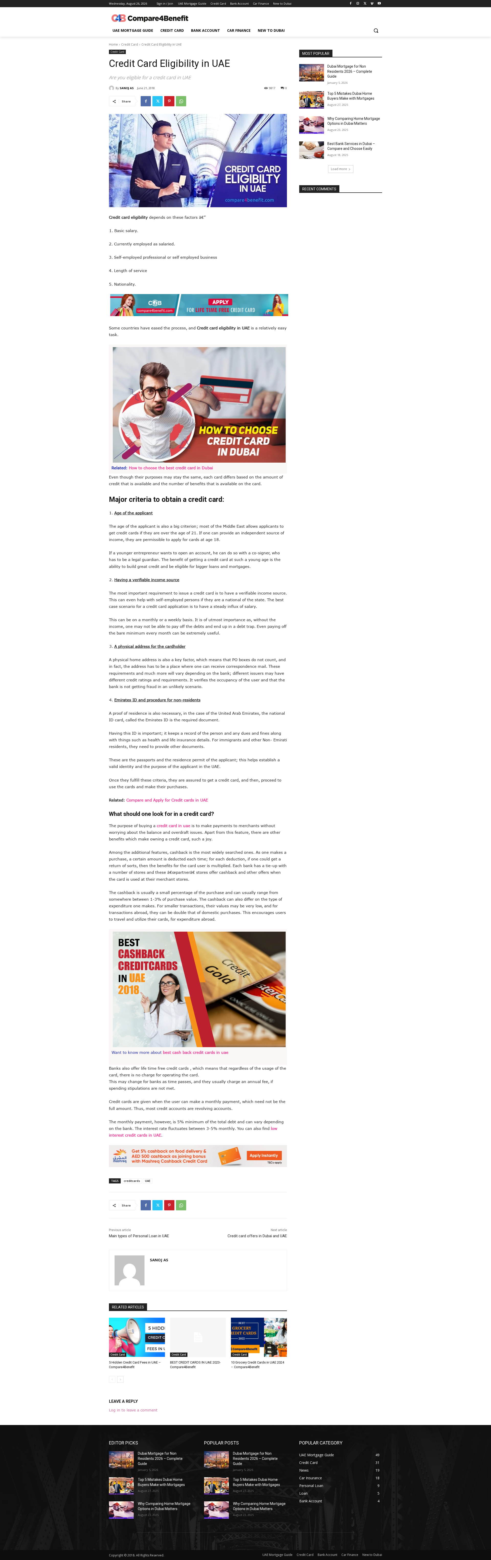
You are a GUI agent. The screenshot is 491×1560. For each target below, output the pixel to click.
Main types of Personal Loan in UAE (139, 1236)
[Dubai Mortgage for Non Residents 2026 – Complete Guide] (311, 72)
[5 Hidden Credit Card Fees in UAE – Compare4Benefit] (137, 1337)
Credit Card (129, 44)
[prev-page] (112, 1379)
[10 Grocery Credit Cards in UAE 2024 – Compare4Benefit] (259, 1337)
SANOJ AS (127, 88)
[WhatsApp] (181, 101)
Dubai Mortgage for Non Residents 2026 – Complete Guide (349, 71)
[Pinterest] (169, 101)
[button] (376, 30)
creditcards (132, 1181)
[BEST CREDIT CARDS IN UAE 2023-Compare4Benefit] (198, 1337)
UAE (147, 1181)
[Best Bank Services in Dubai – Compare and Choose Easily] (311, 150)
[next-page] (120, 1379)
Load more (339, 169)
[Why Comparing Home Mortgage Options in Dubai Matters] (311, 125)
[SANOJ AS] (112, 88)
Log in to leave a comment (133, 1410)
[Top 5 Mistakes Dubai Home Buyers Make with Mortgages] (311, 100)
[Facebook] (351, 4)
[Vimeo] (372, 4)
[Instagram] (358, 4)
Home (113, 44)
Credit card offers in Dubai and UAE (257, 1236)
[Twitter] (365, 4)
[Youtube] (379, 4)
